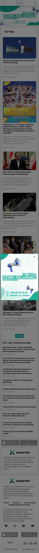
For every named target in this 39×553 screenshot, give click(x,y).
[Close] (34, 256)
